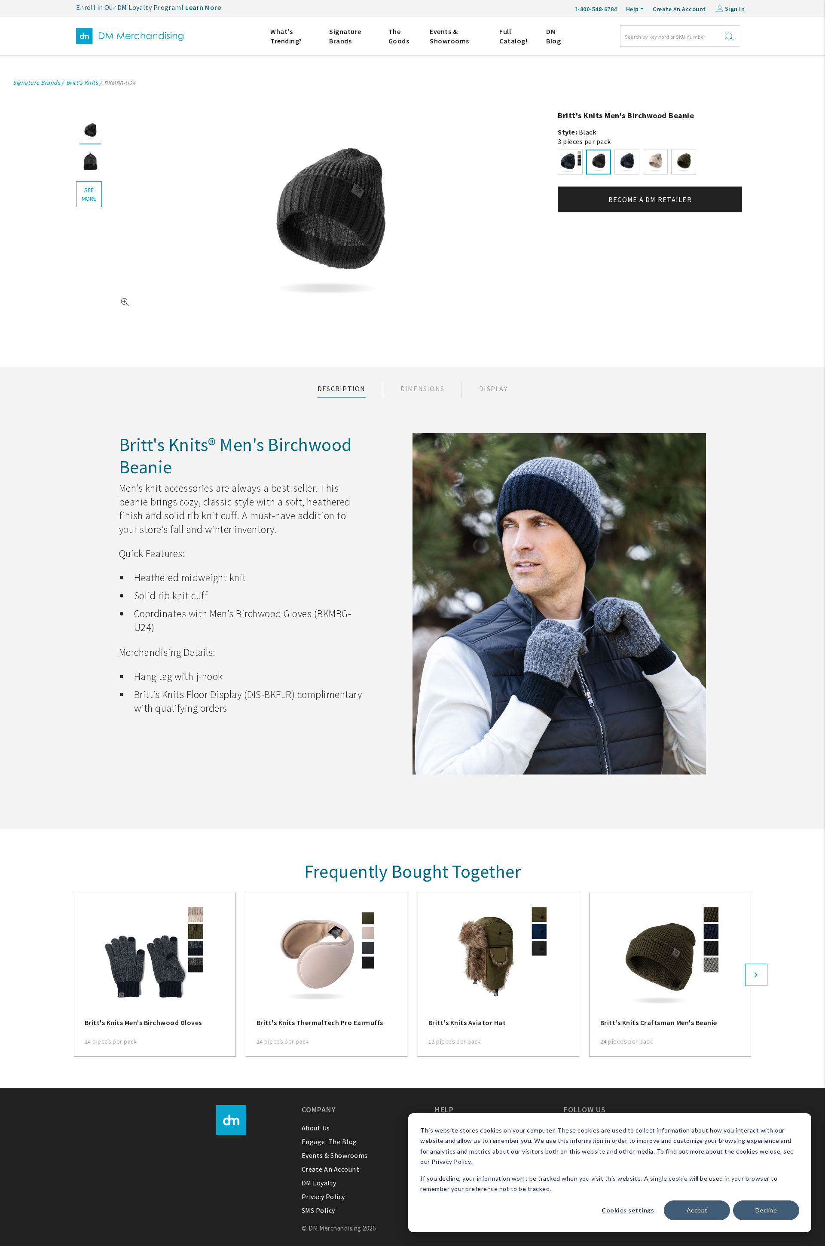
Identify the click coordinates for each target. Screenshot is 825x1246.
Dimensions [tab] (422, 388)
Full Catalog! (513, 36)
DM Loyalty (319, 1183)
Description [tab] (342, 388)
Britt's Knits (82, 82)
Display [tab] (493, 388)
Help (632, 9)
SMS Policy (318, 1210)
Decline (766, 1210)
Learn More (203, 7)
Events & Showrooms (449, 36)
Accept (697, 1210)
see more (89, 194)
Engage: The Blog (329, 1141)
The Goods (398, 36)
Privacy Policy (323, 1196)
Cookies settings (628, 1210)
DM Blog (553, 36)
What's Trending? (286, 36)
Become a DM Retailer (650, 199)
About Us (316, 1128)
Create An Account (679, 9)
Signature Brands (345, 36)
